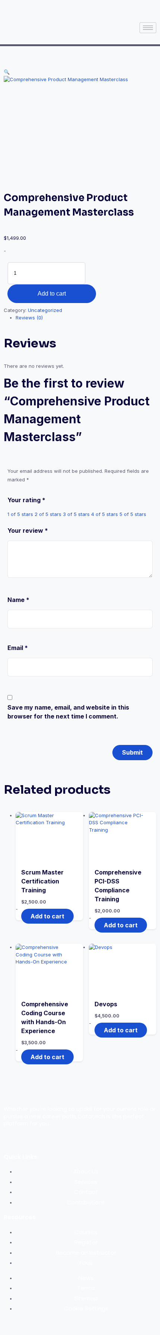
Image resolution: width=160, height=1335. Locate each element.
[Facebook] (62, 9)
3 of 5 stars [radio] (76, 514)
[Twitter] (75, 9)
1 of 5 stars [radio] (20, 514)
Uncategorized (45, 310)
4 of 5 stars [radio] (104, 514)
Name (18, 599)
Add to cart (52, 293)
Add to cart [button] (47, 916)
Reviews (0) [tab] (29, 318)
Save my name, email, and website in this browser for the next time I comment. (68, 712)
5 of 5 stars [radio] (132, 514)
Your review (27, 530)
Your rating (26, 500)
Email (17, 647)
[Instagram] (88, 9)
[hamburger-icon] (148, 27)
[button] (7, 72)
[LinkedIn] (100, 9)
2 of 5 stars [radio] (48, 514)
